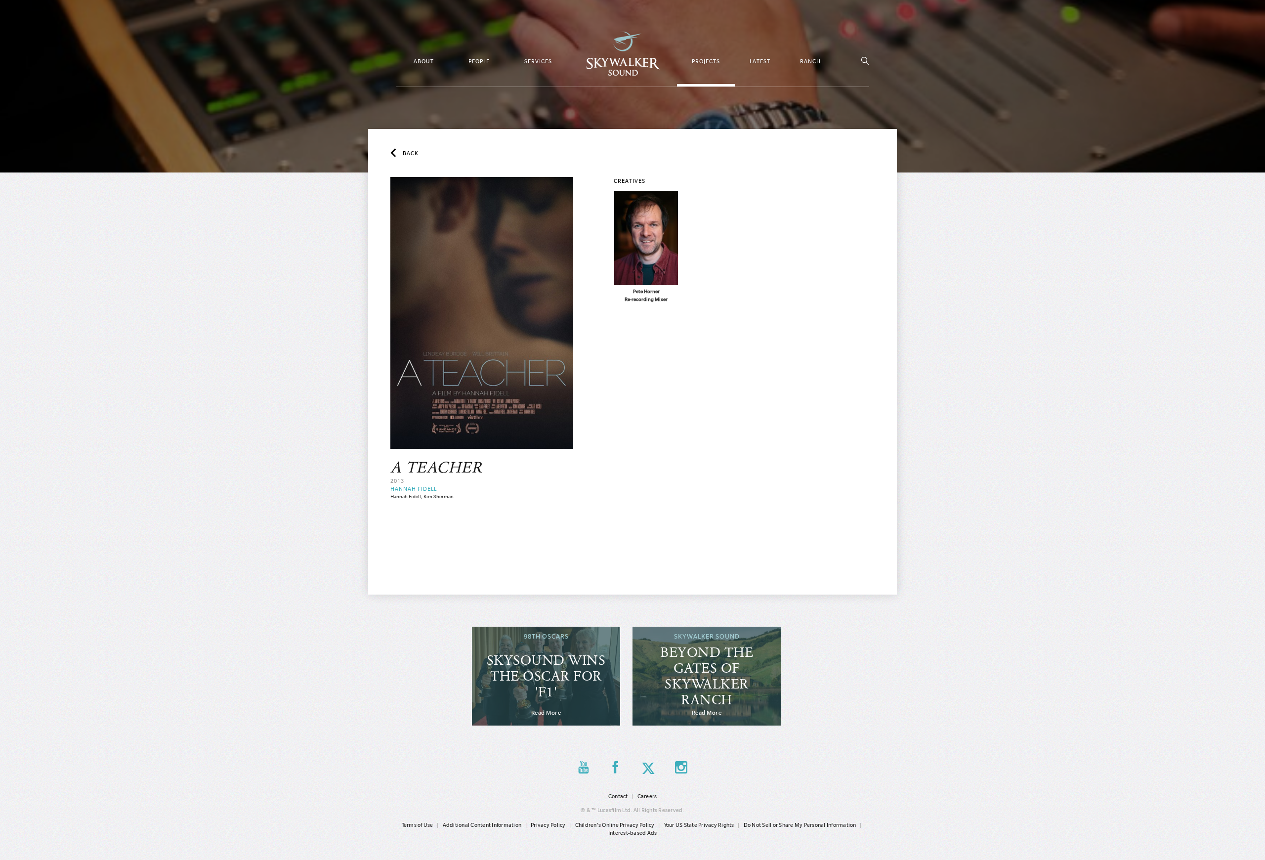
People (479, 61)
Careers (647, 796)
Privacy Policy (548, 825)
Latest (760, 61)
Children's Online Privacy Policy (615, 825)
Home (623, 54)
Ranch (810, 61)
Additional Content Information (482, 825)
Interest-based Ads (632, 833)
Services (538, 61)
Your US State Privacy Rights (699, 825)
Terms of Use (417, 825)
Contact (618, 796)
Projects (706, 61)
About (424, 61)
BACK (411, 153)
